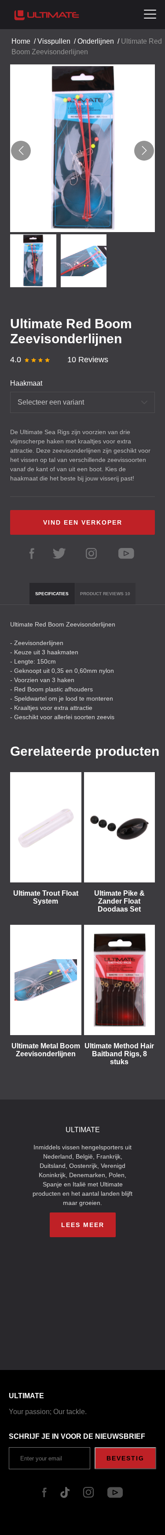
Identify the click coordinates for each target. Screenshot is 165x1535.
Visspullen (53, 41)
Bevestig (125, 1458)
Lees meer (82, 1224)
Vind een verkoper (82, 522)
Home (20, 41)
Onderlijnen (95, 41)
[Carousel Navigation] (82, 151)
